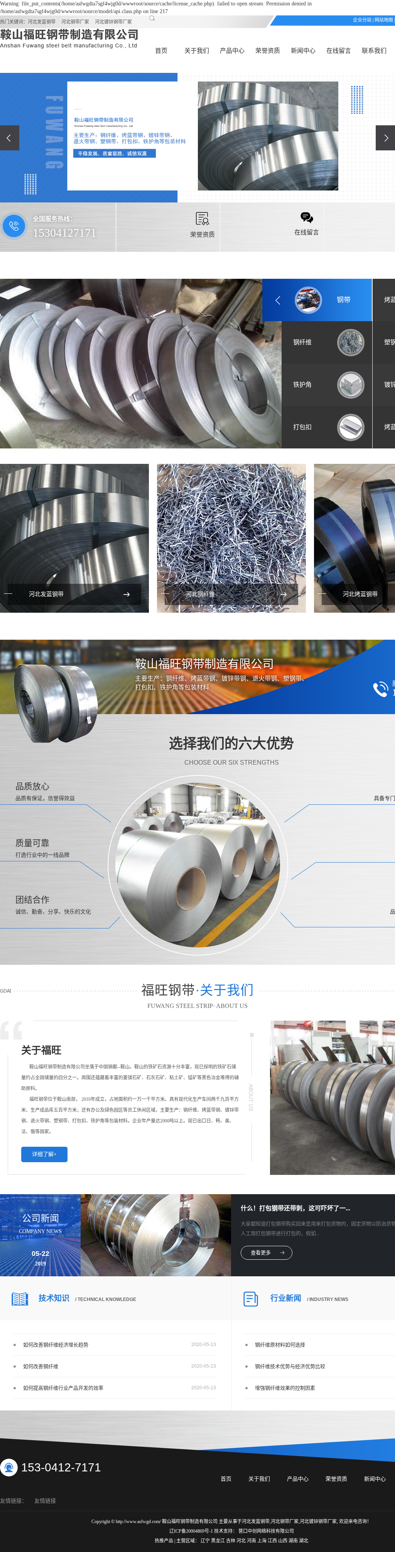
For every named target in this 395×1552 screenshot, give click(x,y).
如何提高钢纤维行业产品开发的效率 (63, 1388)
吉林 (231, 1541)
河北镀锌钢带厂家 (113, 22)
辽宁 (206, 1541)
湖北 (303, 1541)
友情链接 (45, 1501)
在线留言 (338, 50)
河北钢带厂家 (75, 22)
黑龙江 (218, 1541)
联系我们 (374, 50)
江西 (273, 1541)
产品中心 (232, 50)
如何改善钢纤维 (40, 1366)
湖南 (294, 1541)
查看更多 (261, 1252)
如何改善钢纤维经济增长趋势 (55, 1345)
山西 (283, 1541)
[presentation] (9, 137)
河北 (241, 1541)
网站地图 (384, 20)
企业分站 (362, 20)
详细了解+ (44, 1154)
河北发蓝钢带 (42, 22)
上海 (262, 1541)
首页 (161, 50)
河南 (252, 1541)
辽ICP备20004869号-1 (191, 1531)
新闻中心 (303, 50)
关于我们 (196, 50)
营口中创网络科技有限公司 (266, 1531)
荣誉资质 (267, 50)
